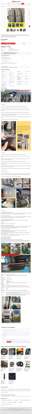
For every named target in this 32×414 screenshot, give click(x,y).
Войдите (2, 63)
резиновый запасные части (4, 390)
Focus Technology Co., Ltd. (15, 408)
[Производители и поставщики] (16, 1)
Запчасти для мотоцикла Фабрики (11, 402)
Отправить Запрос (8, 43)
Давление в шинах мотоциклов (4, 392)
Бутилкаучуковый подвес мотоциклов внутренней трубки (27, 390)
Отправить (9, 341)
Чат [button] (24, 43)
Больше (2, 405)
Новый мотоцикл (20, 402)
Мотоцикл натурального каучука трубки (20, 390)
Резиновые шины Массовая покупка (6, 404)
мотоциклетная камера (11, 389)
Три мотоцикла (4, 402)
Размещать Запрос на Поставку (24, 341)
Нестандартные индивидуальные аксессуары (20, 389)
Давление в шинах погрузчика (12, 390)
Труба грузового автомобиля (27, 389)
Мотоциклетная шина (4, 389)
